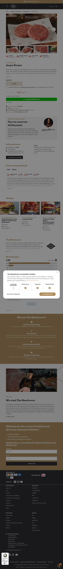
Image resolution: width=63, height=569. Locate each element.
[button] (13, 294)
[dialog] (31, 284)
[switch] (5, 563)
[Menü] (8, 554)
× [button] (57, 272)
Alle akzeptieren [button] (47, 294)
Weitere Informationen (33, 280)
